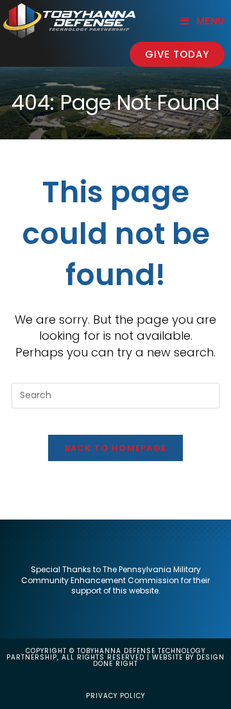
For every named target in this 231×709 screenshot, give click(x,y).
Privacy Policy (115, 696)
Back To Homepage (116, 448)
